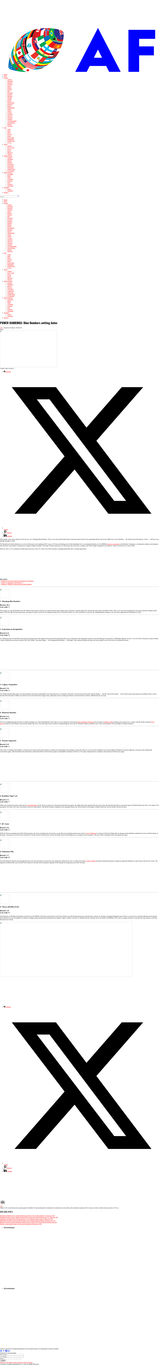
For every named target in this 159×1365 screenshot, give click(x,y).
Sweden (9, 94)
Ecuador (9, 181)
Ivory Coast (10, 147)
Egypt (9, 151)
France (9, 106)
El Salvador (10, 171)
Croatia (9, 113)
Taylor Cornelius (91, 861)
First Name (3, 1355)
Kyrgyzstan (10, 137)
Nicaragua (10, 167)
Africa (5, 144)
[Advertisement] (55, 564)
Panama (9, 162)
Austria (9, 79)
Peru (8, 182)
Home (5, 74)
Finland (9, 98)
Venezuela (10, 186)
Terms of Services (18, 1362)
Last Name (3, 1357)
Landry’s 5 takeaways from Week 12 (11, 582)
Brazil (9, 176)
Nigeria (9, 154)
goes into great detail (113, 544)
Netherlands (10, 108)
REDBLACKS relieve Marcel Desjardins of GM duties (17, 581)
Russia (9, 101)
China (9, 129)
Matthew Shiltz (108, 722)
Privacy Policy (28, 1362)
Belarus (9, 88)
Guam (9, 189)
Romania (10, 93)
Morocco (10, 152)
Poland (9, 124)
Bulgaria (9, 104)
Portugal (9, 84)
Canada (9, 157)
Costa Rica (10, 164)
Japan (9, 136)
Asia (5, 127)
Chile (8, 177)
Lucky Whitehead (91, 833)
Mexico (9, 161)
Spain (9, 86)
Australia (6, 187)
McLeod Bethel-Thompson (86, 722)
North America (8, 156)
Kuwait (9, 134)
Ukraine (9, 119)
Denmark (10, 81)
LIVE (5, 76)
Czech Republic (12, 121)
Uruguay (10, 184)
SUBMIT (3, 1360)
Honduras (10, 159)
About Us (3, 1362)
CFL (1, 328)
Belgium (9, 96)
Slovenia (9, 126)
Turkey (9, 111)
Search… (6, 192)
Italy (8, 91)
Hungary (10, 83)
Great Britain (11, 122)
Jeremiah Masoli (32, 805)
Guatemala (10, 166)
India (8, 131)
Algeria (9, 146)
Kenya (9, 149)
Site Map (9, 1362)
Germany (10, 114)
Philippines (10, 139)
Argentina (10, 174)
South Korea (11, 141)
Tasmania (10, 191)
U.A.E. (9, 142)
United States (11, 169)
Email (1, 1358)
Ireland (9, 99)
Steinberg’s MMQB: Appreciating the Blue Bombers (16, 584)
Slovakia (9, 117)
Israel (8, 132)
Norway (9, 116)
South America (8, 172)
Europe (6, 78)
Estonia (9, 89)
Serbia (9, 109)
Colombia (10, 179)
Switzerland (10, 103)
